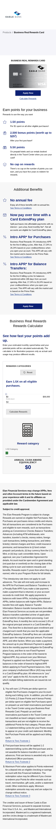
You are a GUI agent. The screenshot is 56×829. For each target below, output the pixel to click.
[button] (28, 98)
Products (7, 32)
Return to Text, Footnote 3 (17, 796)
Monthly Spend (10, 399)
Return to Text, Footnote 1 (17, 741)
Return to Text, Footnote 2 (17, 762)
